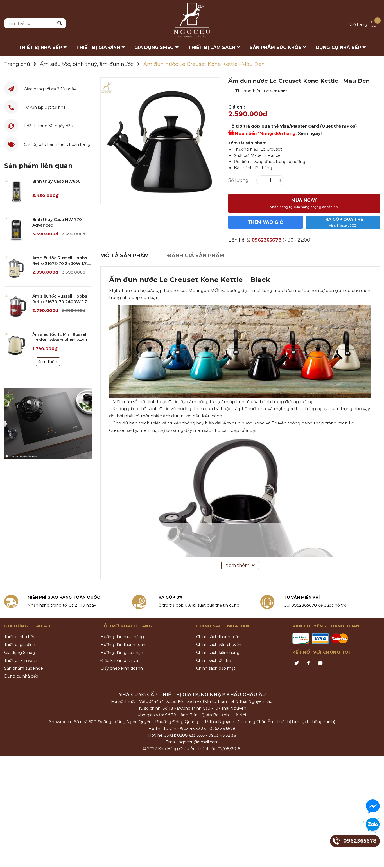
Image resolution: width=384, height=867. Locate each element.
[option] (160, 140)
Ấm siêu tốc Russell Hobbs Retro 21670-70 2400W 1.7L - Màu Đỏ (60, 302)
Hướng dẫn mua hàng (122, 636)
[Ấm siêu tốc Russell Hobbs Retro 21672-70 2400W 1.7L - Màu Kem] (16, 267)
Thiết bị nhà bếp (19, 636)
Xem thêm (48, 361)
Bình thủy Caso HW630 (56, 181)
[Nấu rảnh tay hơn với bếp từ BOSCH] (48, 423)
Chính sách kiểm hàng (218, 652)
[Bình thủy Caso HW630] (16, 191)
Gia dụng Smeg (19, 652)
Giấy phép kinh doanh (121, 668)
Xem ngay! (310, 133)
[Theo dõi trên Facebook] (308, 663)
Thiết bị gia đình (19, 644)
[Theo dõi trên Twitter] (296, 663)
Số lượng (238, 180)
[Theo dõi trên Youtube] (320, 663)
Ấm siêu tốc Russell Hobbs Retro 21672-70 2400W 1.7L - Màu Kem (60, 263)
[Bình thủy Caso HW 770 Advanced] (16, 229)
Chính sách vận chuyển (218, 644)
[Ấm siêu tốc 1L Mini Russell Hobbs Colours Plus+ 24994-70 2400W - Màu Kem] (16, 344)
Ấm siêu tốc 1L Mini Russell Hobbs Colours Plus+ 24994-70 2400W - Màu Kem (61, 340)
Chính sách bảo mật (215, 668)
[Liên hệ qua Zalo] (373, 825)
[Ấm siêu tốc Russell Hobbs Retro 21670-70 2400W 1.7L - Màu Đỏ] (16, 306)
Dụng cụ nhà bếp (21, 676)
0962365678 (266, 240)
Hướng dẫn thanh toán (122, 644)
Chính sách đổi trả (213, 660)
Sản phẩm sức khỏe (23, 668)
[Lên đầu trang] (374, 857)
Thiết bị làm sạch (20, 660)
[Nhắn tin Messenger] (373, 806)
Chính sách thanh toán (218, 636)
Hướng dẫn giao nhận (121, 652)
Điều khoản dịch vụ (119, 660)
